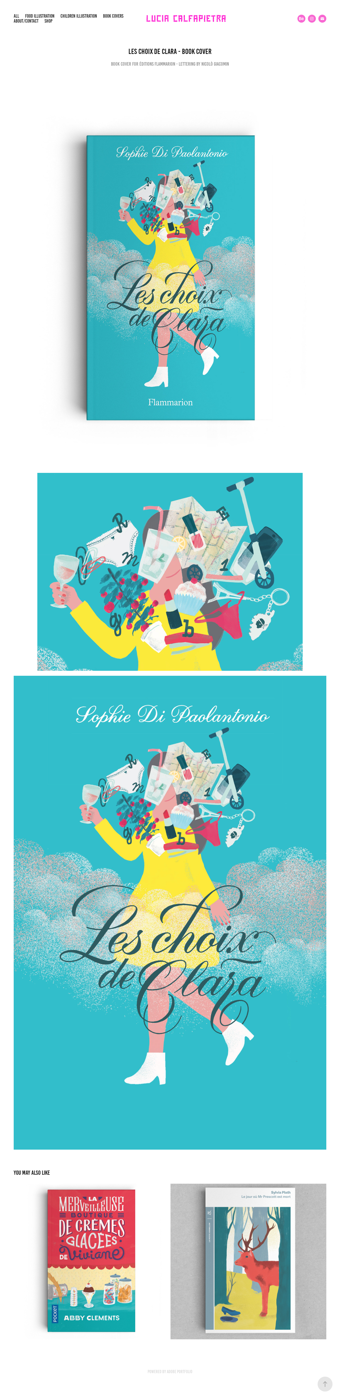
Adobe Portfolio (179, 1371)
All (16, 16)
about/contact (26, 21)
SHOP (49, 21)
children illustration (78, 16)
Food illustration (40, 16)
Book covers (113, 16)
